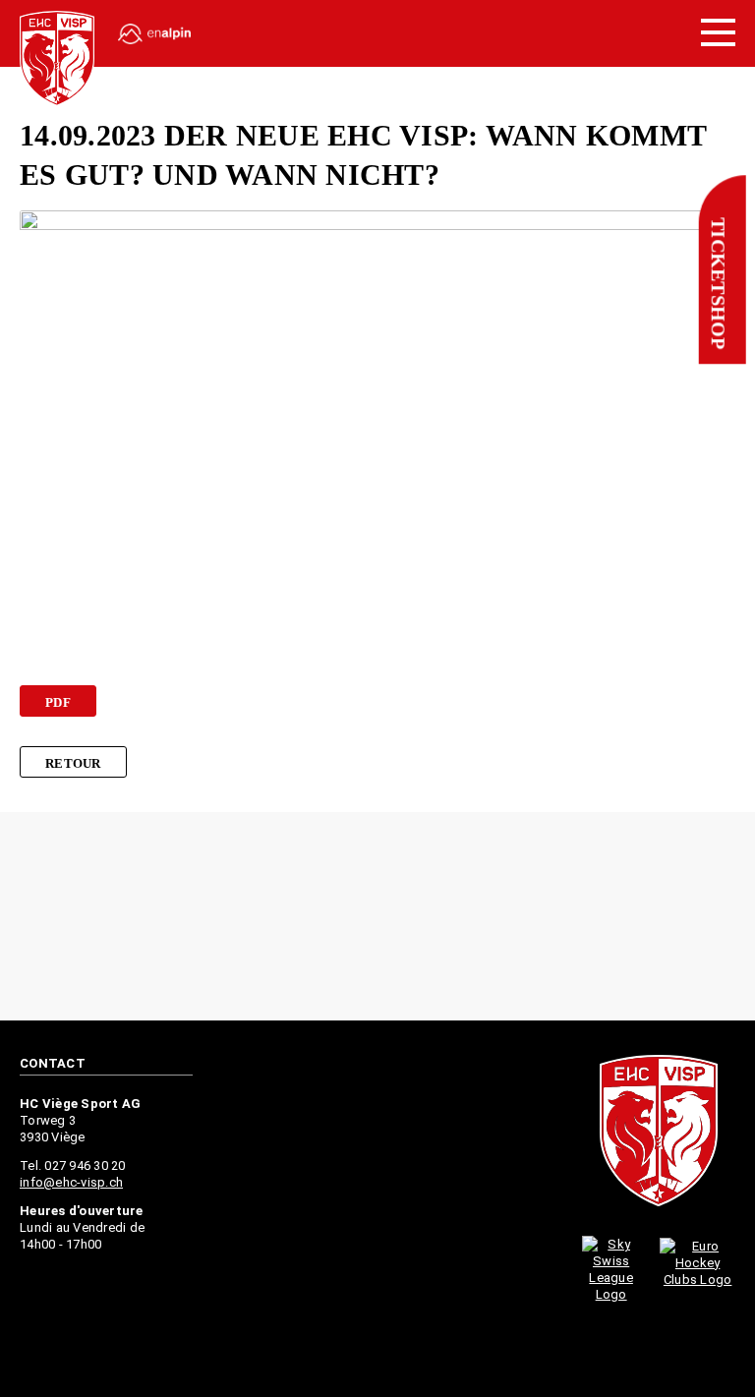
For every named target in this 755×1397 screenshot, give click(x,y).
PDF (58, 702)
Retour (73, 763)
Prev (27, 917)
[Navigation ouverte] (718, 33)
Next (728, 917)
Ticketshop (717, 283)
